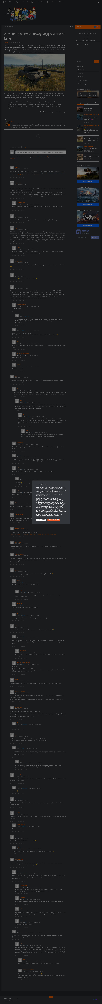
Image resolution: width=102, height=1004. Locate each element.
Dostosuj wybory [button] (41, 519)
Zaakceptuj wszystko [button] (54, 519)
